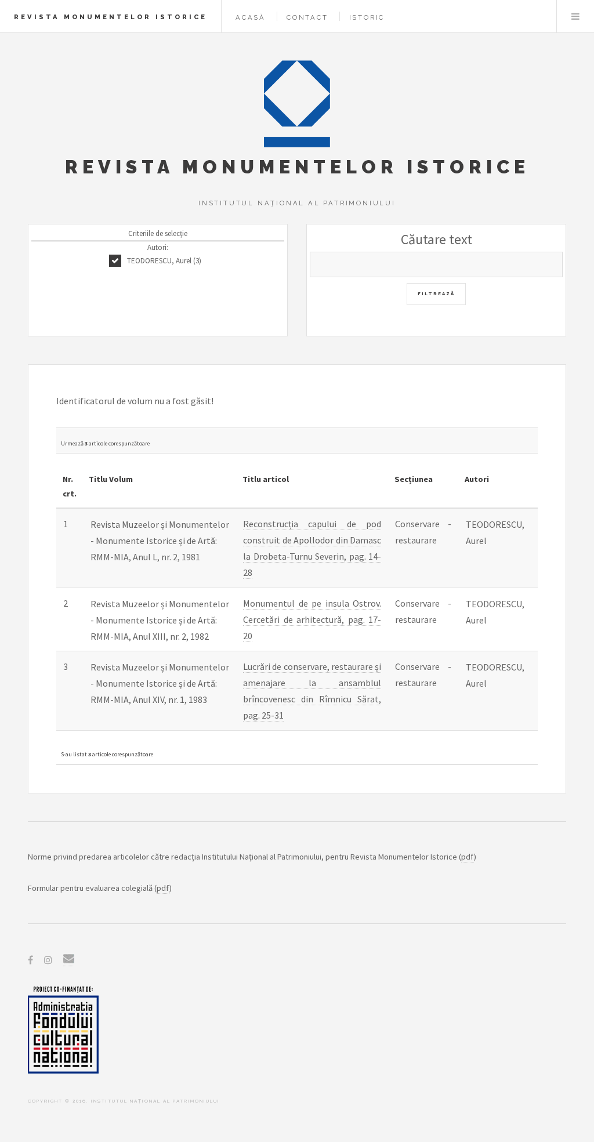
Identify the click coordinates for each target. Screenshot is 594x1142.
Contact (307, 17)
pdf (467, 856)
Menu (575, 16)
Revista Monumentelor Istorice (110, 17)
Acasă (251, 17)
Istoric (367, 17)
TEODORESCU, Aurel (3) (164, 261)
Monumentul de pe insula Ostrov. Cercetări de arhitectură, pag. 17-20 (312, 619)
